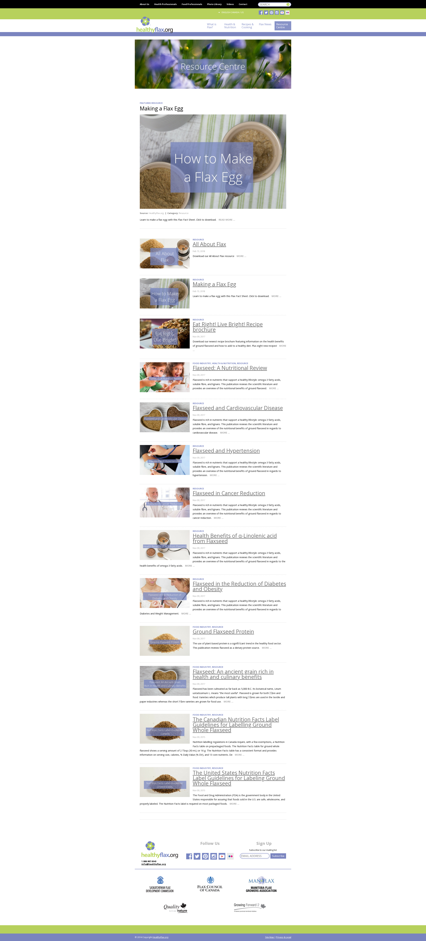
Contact (243, 4)
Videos (230, 4)
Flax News (265, 25)
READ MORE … (227, 219)
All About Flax (209, 244)
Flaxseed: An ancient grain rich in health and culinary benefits (233, 674)
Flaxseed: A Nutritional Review (230, 367)
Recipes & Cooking (248, 25)
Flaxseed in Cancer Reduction (229, 493)
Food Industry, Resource (208, 627)
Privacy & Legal (283, 937)
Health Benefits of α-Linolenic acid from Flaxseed (235, 538)
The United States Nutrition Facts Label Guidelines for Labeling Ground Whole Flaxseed (239, 778)
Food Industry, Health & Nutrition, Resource (220, 363)
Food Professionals (192, 4)
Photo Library (214, 4)
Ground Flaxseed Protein (223, 631)
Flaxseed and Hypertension (226, 450)
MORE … (241, 256)
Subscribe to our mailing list (263, 849)
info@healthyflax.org (153, 864)
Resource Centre (282, 25)
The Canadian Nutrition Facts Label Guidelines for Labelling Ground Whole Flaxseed (236, 725)
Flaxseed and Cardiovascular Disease (238, 407)
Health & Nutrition (230, 25)
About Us (144, 4)
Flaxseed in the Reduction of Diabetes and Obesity (239, 586)
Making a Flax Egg (214, 284)
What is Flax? (211, 25)
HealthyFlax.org (160, 937)
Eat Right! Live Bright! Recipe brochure (228, 327)
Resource (198, 240)
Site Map (269, 937)
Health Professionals (165, 4)
